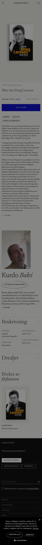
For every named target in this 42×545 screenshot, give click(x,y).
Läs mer (36, 528)
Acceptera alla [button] (14, 534)
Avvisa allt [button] (30, 534)
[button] (21, 540)
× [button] (39, 520)
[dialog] (21, 272)
